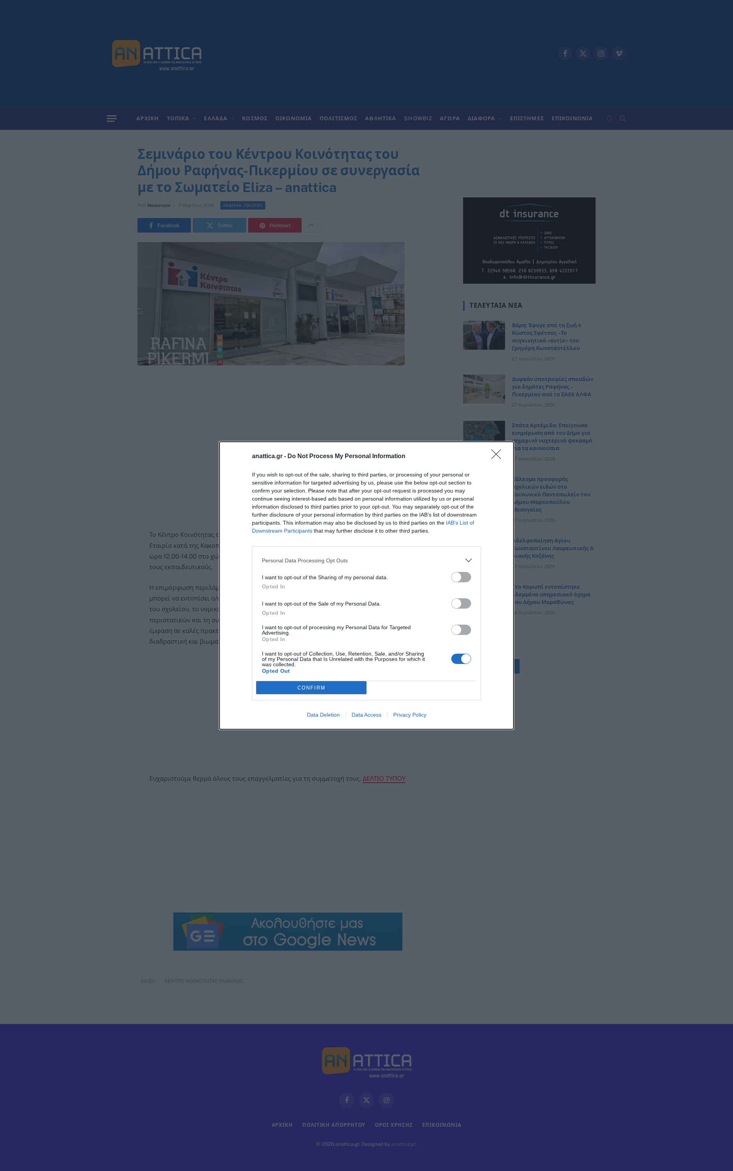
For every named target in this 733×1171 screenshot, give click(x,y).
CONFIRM (311, 688)
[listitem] (366, 560)
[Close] (498, 456)
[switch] (461, 577)
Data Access (366, 715)
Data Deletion (323, 715)
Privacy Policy (409, 715)
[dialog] (366, 585)
